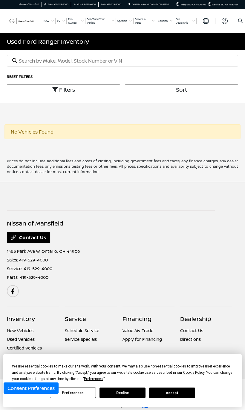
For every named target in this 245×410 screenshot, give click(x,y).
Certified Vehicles (24, 348)
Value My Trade (137, 330)
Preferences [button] (93, 379)
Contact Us (32, 237)
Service (75, 319)
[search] (240, 21)
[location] (129, 4)
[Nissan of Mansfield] (23, 20)
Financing (136, 319)
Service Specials (81, 339)
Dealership (195, 319)
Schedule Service (82, 330)
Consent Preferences (31, 388)
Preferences (73, 393)
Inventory (21, 319)
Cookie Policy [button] (193, 372)
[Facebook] (13, 291)
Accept (172, 393)
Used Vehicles (21, 339)
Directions (190, 339)
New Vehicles (20, 330)
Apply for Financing (142, 339)
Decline (122, 393)
